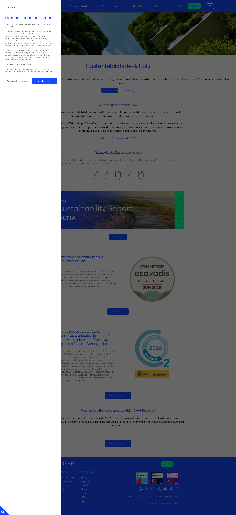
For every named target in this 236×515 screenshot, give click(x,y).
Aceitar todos (44, 81)
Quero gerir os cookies (17, 81)
